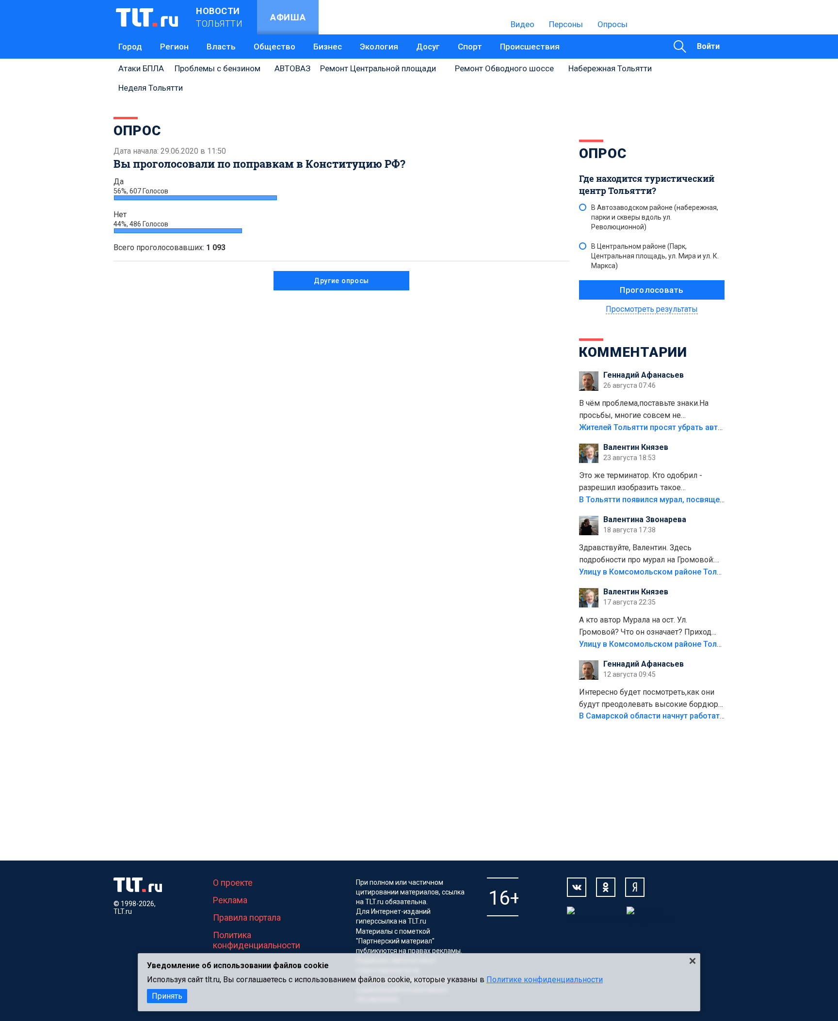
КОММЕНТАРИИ (633, 352)
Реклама (230, 900)
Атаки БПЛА (141, 68)
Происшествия (530, 46)
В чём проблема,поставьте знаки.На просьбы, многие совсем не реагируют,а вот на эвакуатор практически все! (644, 410)
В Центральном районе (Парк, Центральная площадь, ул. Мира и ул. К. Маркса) (655, 256)
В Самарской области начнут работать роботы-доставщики (692, 715)
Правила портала (247, 917)
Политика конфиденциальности (256, 940)
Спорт (470, 46)
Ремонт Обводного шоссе (504, 68)
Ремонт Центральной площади (378, 68)
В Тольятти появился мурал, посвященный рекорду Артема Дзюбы (705, 499)
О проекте (233, 882)
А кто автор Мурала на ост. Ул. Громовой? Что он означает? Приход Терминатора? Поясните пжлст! (645, 626)
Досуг (428, 46)
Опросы (612, 24)
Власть (221, 46)
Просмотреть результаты (652, 309)
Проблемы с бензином (217, 68)
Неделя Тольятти (150, 88)
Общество (274, 46)
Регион (174, 46)
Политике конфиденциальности (544, 979)
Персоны (566, 24)
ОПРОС (603, 153)
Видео (522, 24)
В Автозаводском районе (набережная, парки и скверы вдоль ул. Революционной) (654, 217)
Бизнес (327, 46)
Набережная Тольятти (610, 68)
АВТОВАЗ (292, 68)
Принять (167, 996)
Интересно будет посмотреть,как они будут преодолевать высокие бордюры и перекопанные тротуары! (652, 699)
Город (130, 46)
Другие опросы (341, 281)
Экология (379, 46)
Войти (708, 46)
